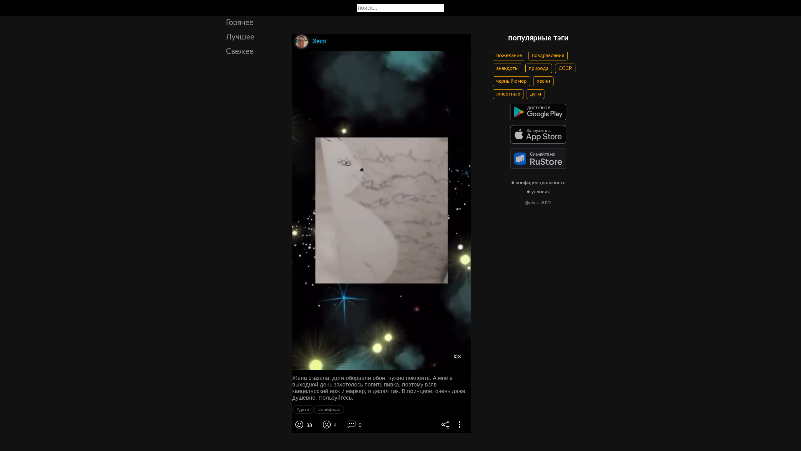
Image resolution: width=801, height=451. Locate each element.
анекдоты (507, 68)
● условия (538, 191)
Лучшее (240, 37)
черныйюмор (511, 81)
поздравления (548, 55)
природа (538, 68)
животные (508, 93)
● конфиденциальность (538, 182)
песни (543, 81)
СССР (565, 68)
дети (535, 93)
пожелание (509, 55)
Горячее (239, 23)
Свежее (239, 51)
